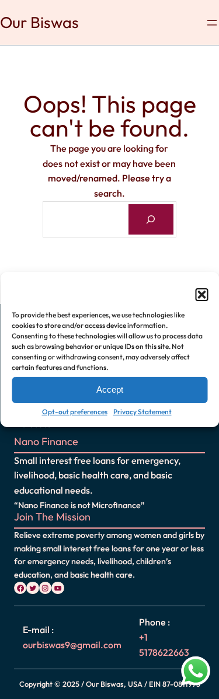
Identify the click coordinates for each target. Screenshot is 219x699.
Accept (109, 389)
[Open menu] (212, 23)
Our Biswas (39, 22)
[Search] (150, 219)
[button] (201, 294)
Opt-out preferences (74, 411)
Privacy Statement (142, 411)
